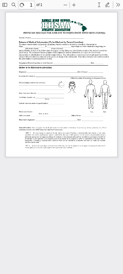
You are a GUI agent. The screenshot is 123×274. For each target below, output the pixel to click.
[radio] (99, 5)
